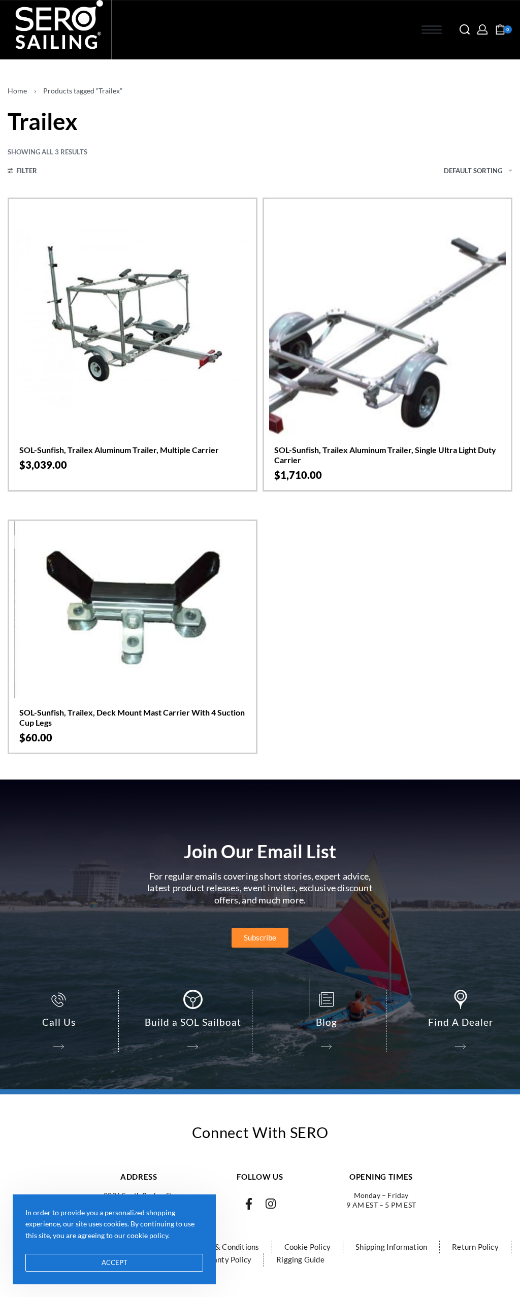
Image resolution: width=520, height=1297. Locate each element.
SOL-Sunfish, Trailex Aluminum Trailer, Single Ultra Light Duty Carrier (385, 455)
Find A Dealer (461, 1022)
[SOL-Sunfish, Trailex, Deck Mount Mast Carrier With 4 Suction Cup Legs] (132, 609)
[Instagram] (271, 1204)
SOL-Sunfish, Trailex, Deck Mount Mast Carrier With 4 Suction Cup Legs (132, 717)
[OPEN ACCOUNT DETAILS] (482, 29)
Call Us (59, 1022)
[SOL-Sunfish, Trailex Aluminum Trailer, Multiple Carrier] (132, 317)
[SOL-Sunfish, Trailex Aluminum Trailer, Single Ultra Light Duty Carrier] (387, 317)
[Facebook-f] (249, 1204)
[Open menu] (431, 30)
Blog (326, 1022)
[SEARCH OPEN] (464, 29)
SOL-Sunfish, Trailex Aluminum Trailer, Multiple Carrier (119, 450)
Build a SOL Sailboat (193, 1022)
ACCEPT (114, 1262)
